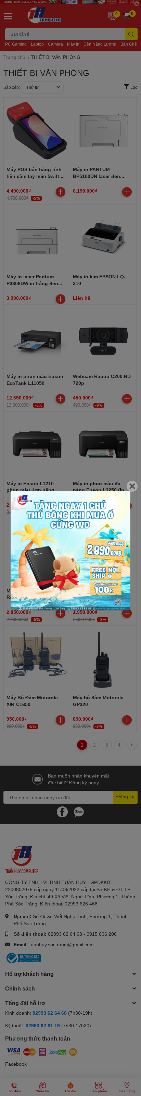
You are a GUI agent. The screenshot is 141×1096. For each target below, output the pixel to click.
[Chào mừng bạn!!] (70, 550)
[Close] (132, 485)
